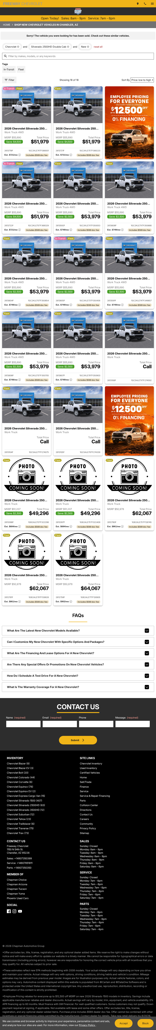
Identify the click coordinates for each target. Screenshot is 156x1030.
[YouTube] (20, 911)
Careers (84, 819)
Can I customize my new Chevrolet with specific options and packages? (55, 641)
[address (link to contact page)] (137, 3)
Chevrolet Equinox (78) (20, 786)
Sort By (126, 79)
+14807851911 (24, 862)
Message (126, 717)
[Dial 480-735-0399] (145, 3)
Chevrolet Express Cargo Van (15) (26, 795)
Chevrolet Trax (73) (18, 833)
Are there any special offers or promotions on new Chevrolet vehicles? (55, 664)
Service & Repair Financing (95, 795)
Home (6, 24)
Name (16, 717)
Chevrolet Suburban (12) (20, 814)
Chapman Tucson (17, 888)
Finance (84, 786)
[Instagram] (14, 911)
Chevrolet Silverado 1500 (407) (24, 800)
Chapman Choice (17, 879)
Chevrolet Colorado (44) (21, 777)
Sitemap (84, 833)
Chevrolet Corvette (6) (19, 781)
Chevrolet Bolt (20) (17, 772)
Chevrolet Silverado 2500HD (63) (26, 805)
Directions (85, 809)
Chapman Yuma (16, 893)
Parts (83, 800)
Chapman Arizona (17, 884)
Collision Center (89, 805)
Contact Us (86, 814)
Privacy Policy (88, 828)
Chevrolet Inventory (91, 763)
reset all (98, 46)
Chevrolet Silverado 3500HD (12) (25, 809)
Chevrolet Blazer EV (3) (20, 768)
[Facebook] (8, 911)
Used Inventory (88, 768)
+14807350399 (23, 858)
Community (86, 823)
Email (52, 717)
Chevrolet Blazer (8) (18, 763)
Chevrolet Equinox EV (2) (21, 791)
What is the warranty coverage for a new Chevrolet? (43, 687)
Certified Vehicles (90, 772)
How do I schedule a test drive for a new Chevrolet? (42, 675)
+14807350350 (22, 867)
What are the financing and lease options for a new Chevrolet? (50, 653)
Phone (82, 717)
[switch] (152, 3)
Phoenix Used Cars (17, 898)
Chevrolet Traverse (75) (20, 828)
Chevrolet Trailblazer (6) (21, 823)
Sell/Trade (85, 781)
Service (84, 791)
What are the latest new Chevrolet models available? (43, 630)
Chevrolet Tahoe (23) (19, 819)
